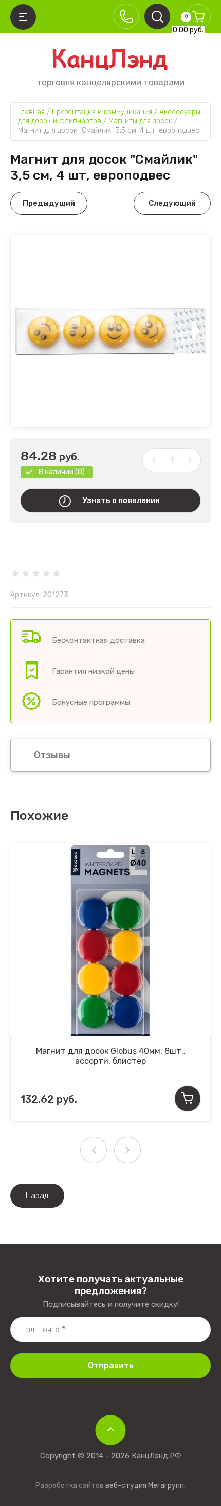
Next (127, 1150)
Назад (37, 1195)
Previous (93, 1150)
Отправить (111, 1365)
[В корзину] (187, 1098)
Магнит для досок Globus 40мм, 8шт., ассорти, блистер (111, 1056)
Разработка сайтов (69, 1485)
